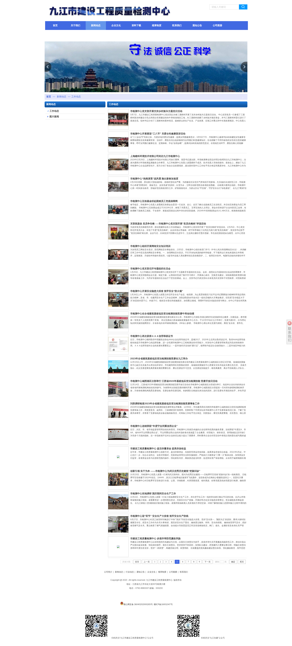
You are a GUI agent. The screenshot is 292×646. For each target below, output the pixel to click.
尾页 (242, 562)
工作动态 (76, 96)
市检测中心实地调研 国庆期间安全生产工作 (153, 493)
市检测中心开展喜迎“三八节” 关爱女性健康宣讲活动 (157, 133)
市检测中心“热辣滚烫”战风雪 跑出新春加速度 (154, 178)
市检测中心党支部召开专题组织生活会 (150, 268)
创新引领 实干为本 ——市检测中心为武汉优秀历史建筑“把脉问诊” (165, 471)
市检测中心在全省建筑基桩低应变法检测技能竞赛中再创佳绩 (162, 313)
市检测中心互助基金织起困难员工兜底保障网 (154, 201)
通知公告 (141, 572)
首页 (48, 96)
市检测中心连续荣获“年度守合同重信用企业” (154, 426)
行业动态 (130, 572)
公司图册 (173, 572)
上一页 (147, 562)
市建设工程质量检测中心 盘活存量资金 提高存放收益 (158, 448)
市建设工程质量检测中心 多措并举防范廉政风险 (155, 538)
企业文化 (151, 572)
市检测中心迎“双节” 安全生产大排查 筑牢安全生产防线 (159, 516)
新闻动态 (61, 96)
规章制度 (162, 572)
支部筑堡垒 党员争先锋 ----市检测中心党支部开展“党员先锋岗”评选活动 (168, 223)
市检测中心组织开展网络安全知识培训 (150, 246)
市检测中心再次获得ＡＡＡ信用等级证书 (151, 336)
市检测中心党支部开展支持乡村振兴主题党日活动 (156, 111)
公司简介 (108, 572)
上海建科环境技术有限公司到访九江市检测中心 (155, 156)
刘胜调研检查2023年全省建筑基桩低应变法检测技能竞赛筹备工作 (165, 403)
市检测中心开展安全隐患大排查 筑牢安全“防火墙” (156, 291)
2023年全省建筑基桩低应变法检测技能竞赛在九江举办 (159, 358)
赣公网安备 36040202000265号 (138, 604)
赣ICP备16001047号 (163, 604)
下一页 (207, 562)
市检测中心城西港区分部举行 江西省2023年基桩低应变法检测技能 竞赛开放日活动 (173, 381)
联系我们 (184, 572)
